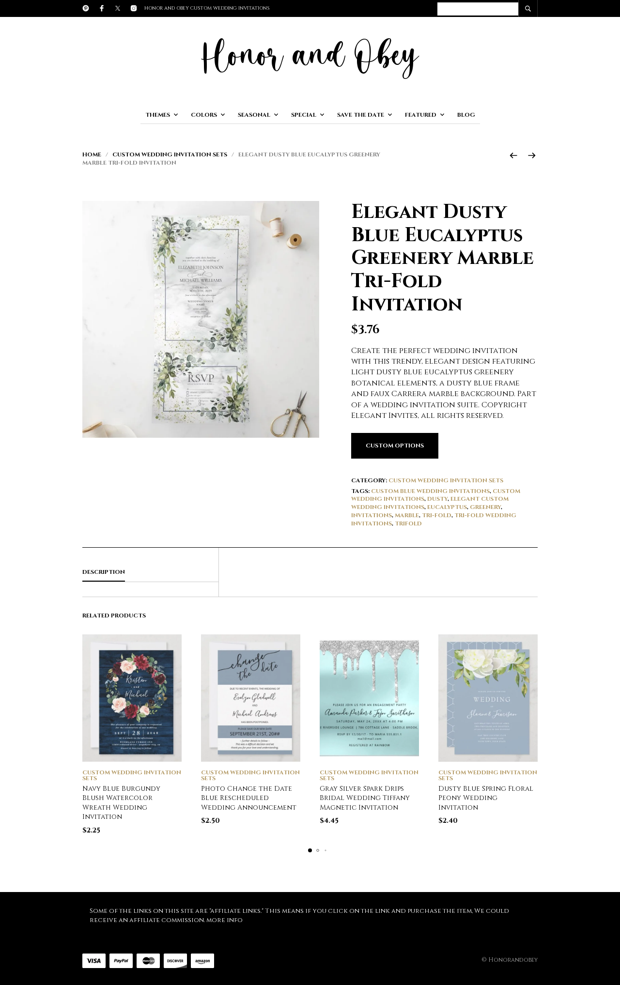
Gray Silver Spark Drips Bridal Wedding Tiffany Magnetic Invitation (365, 798)
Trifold (408, 523)
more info (224, 920)
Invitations (371, 515)
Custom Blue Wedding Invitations (430, 491)
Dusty (437, 499)
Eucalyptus (447, 507)
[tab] (150, 572)
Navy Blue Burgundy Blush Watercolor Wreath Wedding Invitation (121, 803)
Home (91, 154)
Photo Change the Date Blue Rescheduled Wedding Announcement (248, 798)
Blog (466, 115)
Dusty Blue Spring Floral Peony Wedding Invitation (485, 798)
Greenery (485, 507)
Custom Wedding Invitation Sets (169, 154)
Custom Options (395, 445)
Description (103, 572)
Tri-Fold (436, 515)
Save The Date (360, 115)
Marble (407, 515)
